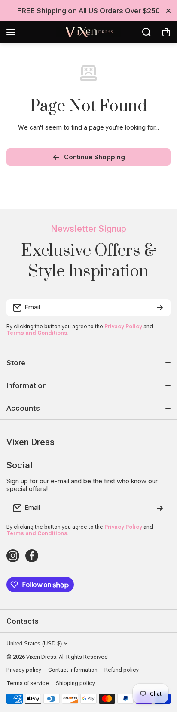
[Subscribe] (160, 307)
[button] (166, 32)
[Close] (168, 10)
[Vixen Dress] (88, 32)
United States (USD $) (34, 643)
